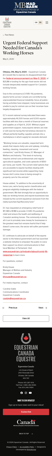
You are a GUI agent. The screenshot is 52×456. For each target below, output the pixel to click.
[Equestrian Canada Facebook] (21, 393)
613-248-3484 (27, 387)
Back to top (24, 434)
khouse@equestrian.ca (14, 277)
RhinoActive (31, 450)
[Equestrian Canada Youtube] (30, 393)
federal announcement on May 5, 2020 (26, 78)
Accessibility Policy (27, 447)
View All (26, 318)
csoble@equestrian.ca (14, 299)
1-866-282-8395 (29, 385)
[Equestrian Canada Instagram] (26, 393)
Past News (9, 35)
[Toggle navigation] (47, 22)
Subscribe (26, 412)
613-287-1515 (29, 383)
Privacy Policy (11, 447)
